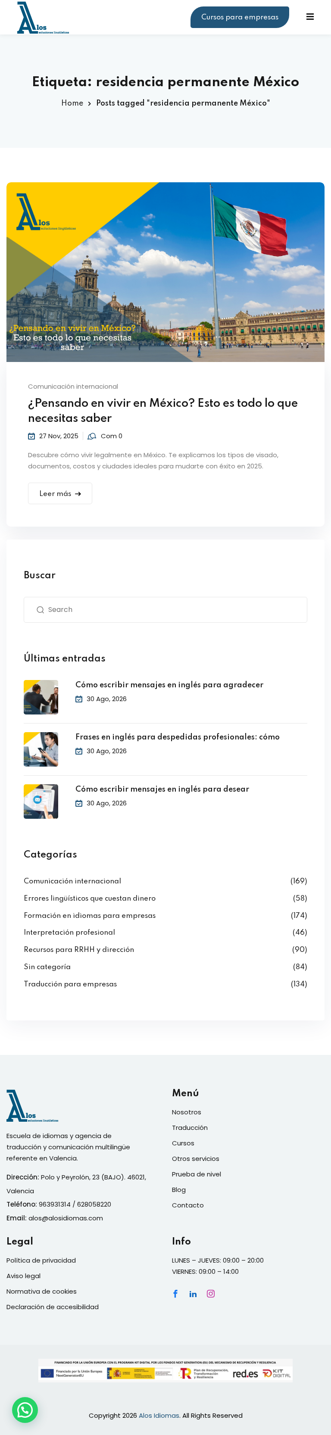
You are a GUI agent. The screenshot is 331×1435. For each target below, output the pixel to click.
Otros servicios (195, 1158)
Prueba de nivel (196, 1174)
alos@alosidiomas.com (65, 1218)
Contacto (188, 1205)
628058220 (94, 1204)
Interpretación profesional (69, 932)
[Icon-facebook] (175, 1293)
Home (72, 103)
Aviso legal (23, 1275)
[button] (25, 1410)
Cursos (183, 1143)
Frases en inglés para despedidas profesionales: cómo (177, 737)
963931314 (55, 1204)
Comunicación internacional (73, 386)
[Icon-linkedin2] (193, 1293)
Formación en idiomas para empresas (90, 916)
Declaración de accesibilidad (52, 1306)
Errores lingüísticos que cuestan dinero (90, 898)
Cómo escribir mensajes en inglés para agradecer (169, 685)
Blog (179, 1189)
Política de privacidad (41, 1260)
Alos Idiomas (159, 1415)
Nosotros (186, 1112)
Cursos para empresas (239, 17)
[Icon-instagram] (211, 1293)
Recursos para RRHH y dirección (79, 950)
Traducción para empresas (70, 984)
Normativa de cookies (41, 1291)
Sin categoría (47, 967)
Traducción (190, 1127)
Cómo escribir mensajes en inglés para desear (162, 789)
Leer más (55, 494)
